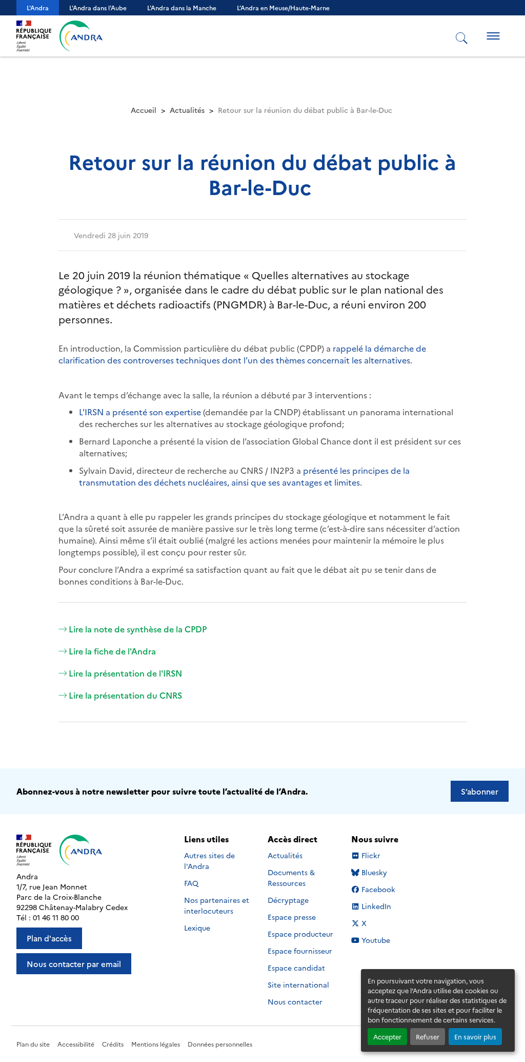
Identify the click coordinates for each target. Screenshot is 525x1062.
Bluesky (374, 872)
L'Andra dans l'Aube (98, 7)
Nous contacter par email (74, 963)
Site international (298, 984)
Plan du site (33, 1043)
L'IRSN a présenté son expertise (140, 411)
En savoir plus (475, 1036)
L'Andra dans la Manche (181, 7)
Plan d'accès (49, 938)
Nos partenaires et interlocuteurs (216, 905)
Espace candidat (296, 967)
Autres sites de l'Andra (209, 860)
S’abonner (479, 791)
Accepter (387, 1036)
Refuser (427, 1036)
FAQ (191, 883)
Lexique (197, 927)
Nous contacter (295, 1001)
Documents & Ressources (291, 877)
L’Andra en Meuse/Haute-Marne (283, 7)
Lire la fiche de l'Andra (112, 650)
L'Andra (38, 7)
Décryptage (288, 900)
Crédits (113, 1043)
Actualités (187, 110)
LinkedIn (376, 906)
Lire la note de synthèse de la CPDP (138, 628)
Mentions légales (155, 1043)
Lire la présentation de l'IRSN (125, 673)
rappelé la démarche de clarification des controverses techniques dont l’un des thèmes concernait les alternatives (242, 353)
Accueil (143, 110)
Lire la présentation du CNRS (125, 695)
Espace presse (292, 917)
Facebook (378, 889)
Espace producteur (300, 934)
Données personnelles (220, 1043)
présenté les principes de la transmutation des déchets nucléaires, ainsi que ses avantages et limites (244, 476)
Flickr (371, 855)
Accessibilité (75, 1043)
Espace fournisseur (300, 950)
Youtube (375, 940)
